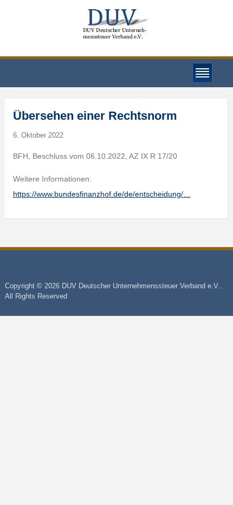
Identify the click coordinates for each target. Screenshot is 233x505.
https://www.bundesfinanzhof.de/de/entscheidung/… (102, 194)
